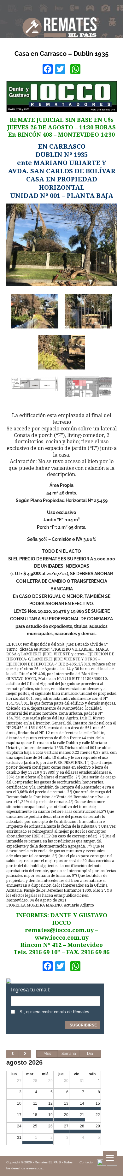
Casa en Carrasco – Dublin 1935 (61, 53)
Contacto (86, 1162)
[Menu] (110, 1158)
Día (90, 1053)
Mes (47, 1053)
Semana (69, 1053)
